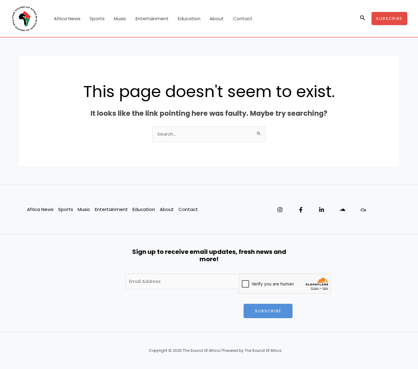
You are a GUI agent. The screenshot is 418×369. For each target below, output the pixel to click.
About (217, 18)
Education (189, 18)
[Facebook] (301, 210)
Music (120, 18)
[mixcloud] (363, 210)
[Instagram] (280, 210)
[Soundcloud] (342, 210)
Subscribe (268, 311)
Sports (97, 18)
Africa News (67, 18)
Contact (242, 18)
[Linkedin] (321, 210)
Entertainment (152, 18)
